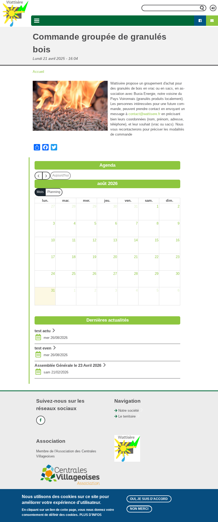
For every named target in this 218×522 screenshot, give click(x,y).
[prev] (39, 176)
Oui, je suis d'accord (149, 498)
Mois (40, 191)
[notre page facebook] (200, 20)
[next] (46, 176)
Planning (53, 191)
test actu (43, 331)
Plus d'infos (90, 514)
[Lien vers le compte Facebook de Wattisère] (40, 420)
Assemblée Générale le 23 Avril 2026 (68, 365)
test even (43, 348)
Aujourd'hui (60, 175)
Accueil (38, 72)
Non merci (139, 508)
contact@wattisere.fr (144, 114)
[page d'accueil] (15, 13)
